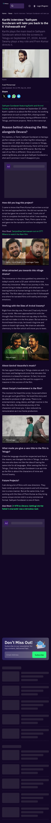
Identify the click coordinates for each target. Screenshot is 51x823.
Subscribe (39, 654)
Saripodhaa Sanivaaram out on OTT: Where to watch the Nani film (22, 233)
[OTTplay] (5, 6)
